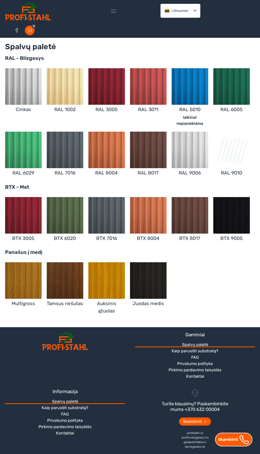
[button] (113, 11)
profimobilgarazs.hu (195, 437)
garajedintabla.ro (195, 442)
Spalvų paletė (195, 344)
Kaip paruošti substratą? (195, 350)
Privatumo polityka (195, 363)
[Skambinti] (244, 439)
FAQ (195, 357)
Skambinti (228, 439)
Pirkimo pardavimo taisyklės (195, 370)
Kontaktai (195, 376)
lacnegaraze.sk (195, 446)
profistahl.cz (195, 433)
